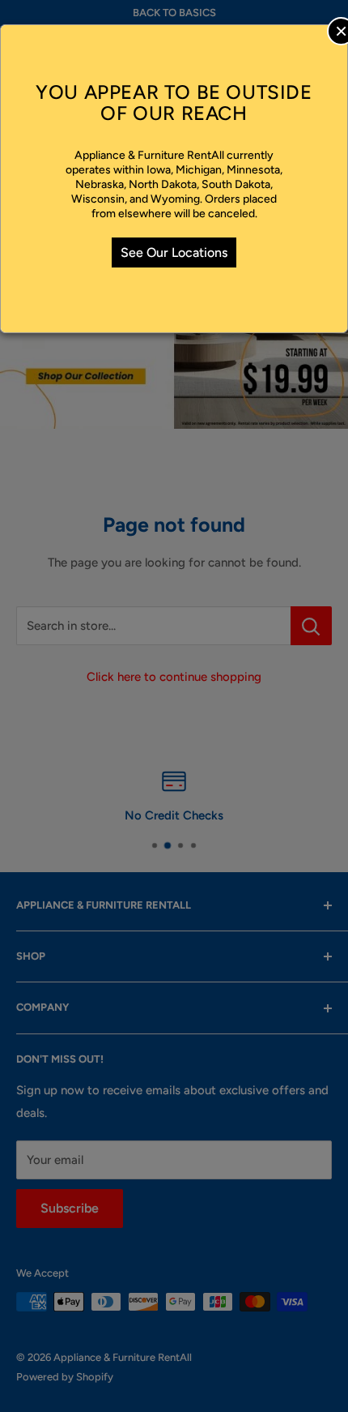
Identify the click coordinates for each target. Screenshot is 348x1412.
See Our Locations (174, 252)
